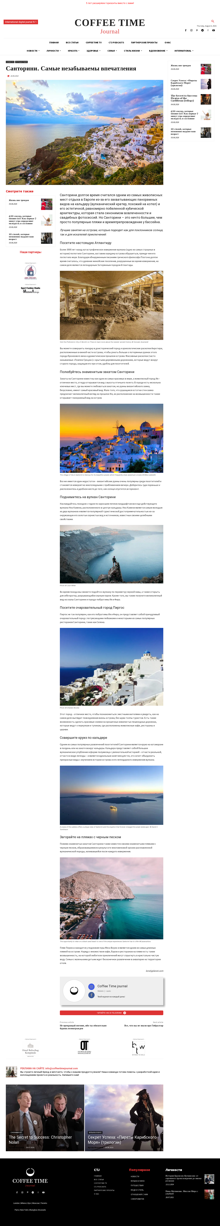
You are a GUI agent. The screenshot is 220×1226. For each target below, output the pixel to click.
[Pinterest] (197, 30)
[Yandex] (208, 30)
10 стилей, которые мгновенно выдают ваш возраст (21, 237)
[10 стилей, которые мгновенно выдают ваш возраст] (46, 238)
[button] (212, 21)
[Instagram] (191, 30)
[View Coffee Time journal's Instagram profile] (91, 987)
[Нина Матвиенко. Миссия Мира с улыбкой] (209, 1194)
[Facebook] (186, 30)
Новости (10, 62)
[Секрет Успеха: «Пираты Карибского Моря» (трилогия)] (124, 1118)
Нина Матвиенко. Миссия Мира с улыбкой (182, 1192)
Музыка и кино (95, 1132)
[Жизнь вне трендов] (46, 204)
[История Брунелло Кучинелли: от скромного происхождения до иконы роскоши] (209, 1179)
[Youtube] (214, 30)
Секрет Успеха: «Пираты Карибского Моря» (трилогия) (184, 83)
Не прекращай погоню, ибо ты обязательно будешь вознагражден (83, 1027)
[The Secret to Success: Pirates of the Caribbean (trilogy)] (206, 99)
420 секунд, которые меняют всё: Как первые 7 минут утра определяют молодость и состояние (22, 220)
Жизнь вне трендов (19, 200)
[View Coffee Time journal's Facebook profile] (91, 995)
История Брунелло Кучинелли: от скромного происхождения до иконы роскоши (183, 1178)
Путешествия (21, 62)
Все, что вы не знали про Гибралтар (143, 1025)
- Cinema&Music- (16, 1132)
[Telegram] (202, 30)
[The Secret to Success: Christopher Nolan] (45, 1118)
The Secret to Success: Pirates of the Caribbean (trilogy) (184, 98)
